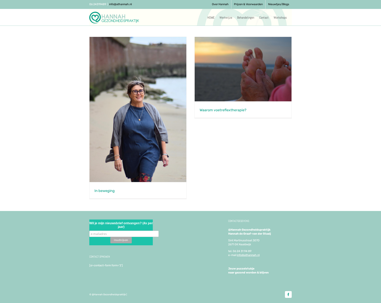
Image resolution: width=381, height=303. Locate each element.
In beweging (104, 191)
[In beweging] (137, 109)
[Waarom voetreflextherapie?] (243, 69)
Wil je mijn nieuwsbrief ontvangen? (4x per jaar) (121, 224)
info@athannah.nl (120, 4)
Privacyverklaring (138, 294)
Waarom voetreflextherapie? (223, 110)
